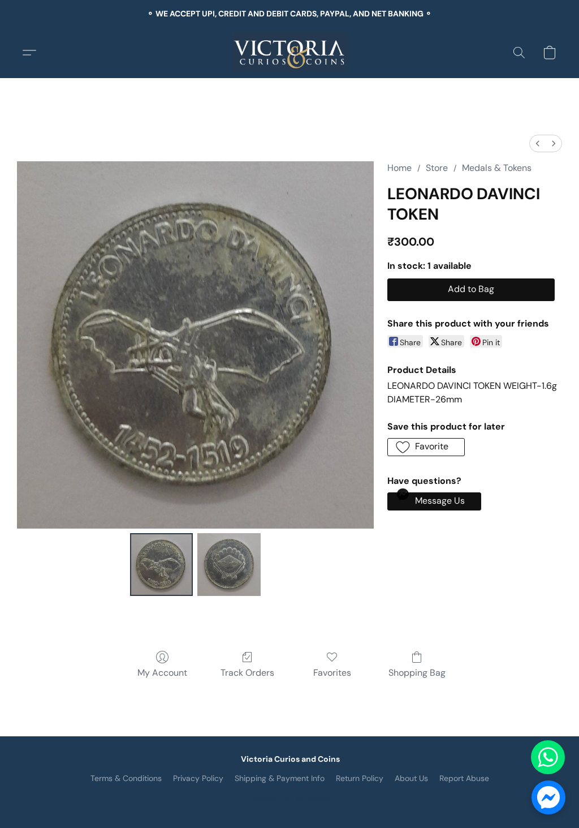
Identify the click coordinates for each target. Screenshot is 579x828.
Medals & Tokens (497, 168)
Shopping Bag (417, 673)
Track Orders (247, 673)
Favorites (332, 673)
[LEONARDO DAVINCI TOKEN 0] (161, 565)
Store (437, 168)
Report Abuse (464, 778)
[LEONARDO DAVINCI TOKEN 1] (229, 565)
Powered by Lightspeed (290, 797)
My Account (162, 673)
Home (399, 168)
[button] (289, 52)
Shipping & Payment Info (280, 778)
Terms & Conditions (126, 778)
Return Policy (359, 778)
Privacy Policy (198, 778)
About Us (411, 778)
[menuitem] (538, 143)
